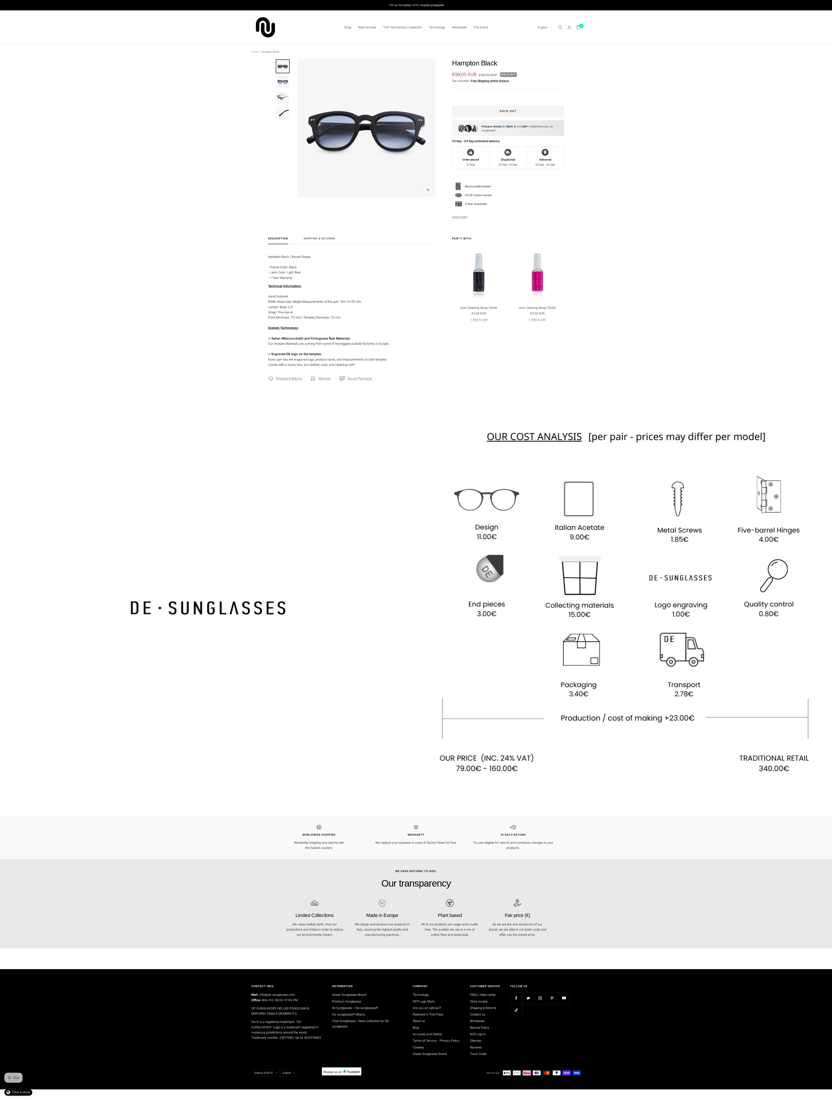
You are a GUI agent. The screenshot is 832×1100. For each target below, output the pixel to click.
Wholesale (459, 27)
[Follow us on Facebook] (516, 998)
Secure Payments (359, 378)
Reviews (476, 1047)
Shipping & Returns (319, 238)
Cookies (418, 1047)
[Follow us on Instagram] (540, 998)
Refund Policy (479, 1027)
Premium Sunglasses (346, 1001)
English (543, 27)
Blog (416, 1027)
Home (254, 51)
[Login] (569, 27)
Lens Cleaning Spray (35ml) (478, 307)
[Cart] (578, 27)
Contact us (477, 1014)
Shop (347, 27)
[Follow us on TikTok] (516, 1010)
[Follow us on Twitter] (528, 998)
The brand (481, 27)
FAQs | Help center (483, 994)
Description (278, 238)
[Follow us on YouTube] (564, 998)
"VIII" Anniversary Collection (402, 27)
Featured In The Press (428, 1014)
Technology (437, 27)
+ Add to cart (479, 319)
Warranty (324, 378)
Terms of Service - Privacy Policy (436, 1040)
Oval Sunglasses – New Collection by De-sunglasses (361, 1023)
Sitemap (475, 1040)
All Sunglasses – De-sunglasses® (355, 1008)
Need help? (460, 217)
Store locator (479, 1001)
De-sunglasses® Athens (348, 1014)
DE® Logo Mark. (424, 1001)
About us (419, 1021)
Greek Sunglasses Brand (349, 994)
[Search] (560, 27)
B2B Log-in (478, 1034)
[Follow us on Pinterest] (552, 998)
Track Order (478, 1054)
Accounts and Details (427, 1034)
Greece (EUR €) (263, 1072)
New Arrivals (367, 27)
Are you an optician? (427, 1008)
